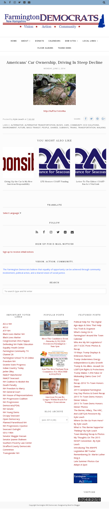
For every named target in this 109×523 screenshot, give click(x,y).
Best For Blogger (74, 505)
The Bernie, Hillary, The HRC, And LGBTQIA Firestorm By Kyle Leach (88, 413)
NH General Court (11, 391)
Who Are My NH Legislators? (88, 342)
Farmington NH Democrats (47, 505)
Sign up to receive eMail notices (18, 251)
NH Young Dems (11, 412)
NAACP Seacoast (11, 378)
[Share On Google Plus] (103, 118)
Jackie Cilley (8, 371)
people (45, 127)
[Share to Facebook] (85, 118)
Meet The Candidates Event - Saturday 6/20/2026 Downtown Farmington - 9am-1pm (55, 342)
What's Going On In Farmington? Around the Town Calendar (88, 335)
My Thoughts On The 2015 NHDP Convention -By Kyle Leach (87, 441)
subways (64, 127)
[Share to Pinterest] (97, 118)
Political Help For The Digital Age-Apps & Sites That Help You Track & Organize (87, 325)
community (76, 125)
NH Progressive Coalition (15, 398)
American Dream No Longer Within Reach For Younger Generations (55, 399)
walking (101, 127)
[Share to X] (91, 118)
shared (54, 127)
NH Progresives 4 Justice (15, 425)
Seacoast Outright (12, 429)
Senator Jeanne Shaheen (14, 439)
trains (73, 127)
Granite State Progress (14, 364)
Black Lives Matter (12, 337)
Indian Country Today (13, 368)
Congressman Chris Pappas (16, 340)
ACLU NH (7, 323)
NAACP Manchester (12, 374)
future (21, 127)
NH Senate (8, 408)
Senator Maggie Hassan (14, 436)
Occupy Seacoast (11, 415)
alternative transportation (40, 125)
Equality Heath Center (13, 347)
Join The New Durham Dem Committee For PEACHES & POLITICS (55, 371)
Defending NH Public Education (18, 344)
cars (66, 125)
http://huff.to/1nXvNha (55, 111)
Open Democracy (11, 419)
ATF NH (7, 330)
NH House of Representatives (18, 395)
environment (10, 127)
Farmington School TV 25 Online (18, 357)
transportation (87, 127)
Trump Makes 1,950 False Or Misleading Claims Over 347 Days (88, 376)
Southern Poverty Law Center (17, 442)
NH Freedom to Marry (14, 388)
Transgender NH (11, 453)
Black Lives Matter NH (14, 334)
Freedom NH (9, 361)
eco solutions (91, 125)
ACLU (5, 327)
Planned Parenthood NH (15, 422)
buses (60, 125)
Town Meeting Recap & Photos (89, 434)
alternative (17, 125)
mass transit (34, 127)
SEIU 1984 (8, 432)
